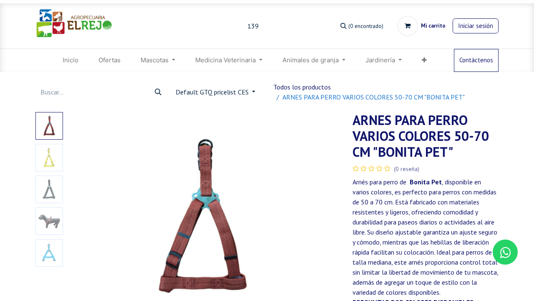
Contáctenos (476, 60)
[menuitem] (70, 60)
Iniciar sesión (475, 26)
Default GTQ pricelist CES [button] (213, 92)
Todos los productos (302, 87)
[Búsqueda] (158, 92)
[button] (86, 216)
